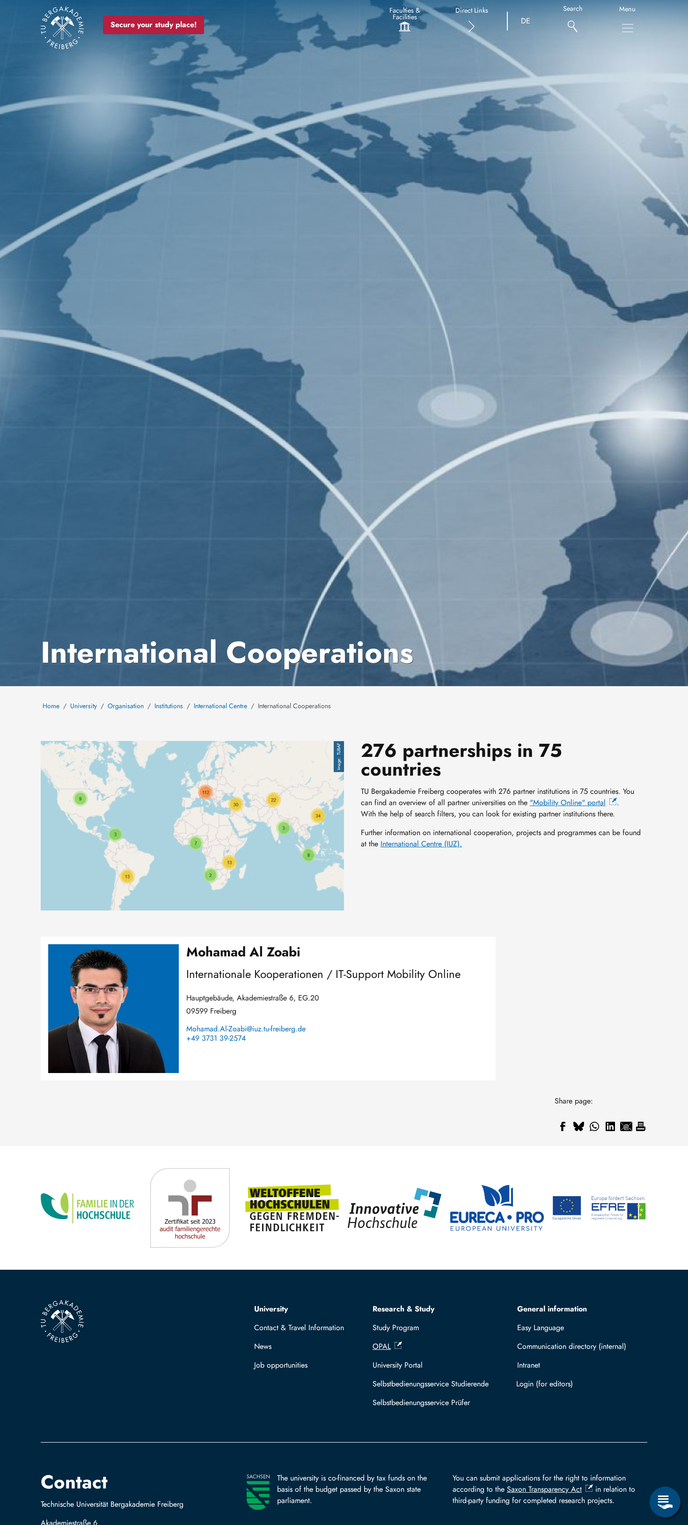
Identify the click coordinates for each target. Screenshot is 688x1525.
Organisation (126, 706)
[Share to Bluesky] (578, 1126)
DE (525, 20)
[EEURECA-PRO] (497, 1208)
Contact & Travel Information (299, 1327)
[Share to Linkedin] (610, 1126)
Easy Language (540, 1327)
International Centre (220, 706)
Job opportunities (280, 1365)
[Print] (640, 1126)
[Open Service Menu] (665, 1502)
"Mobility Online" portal (568, 802)
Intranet (528, 1365)
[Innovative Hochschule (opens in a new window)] (395, 1208)
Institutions (168, 706)
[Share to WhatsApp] (594, 1126)
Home (51, 706)
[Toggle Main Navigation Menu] (627, 28)
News (262, 1346)
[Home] (62, 28)
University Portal (398, 1365)
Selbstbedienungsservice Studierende (431, 1383)
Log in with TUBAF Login (578, 1383)
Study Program (396, 1327)
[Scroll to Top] (665, 1463)
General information (552, 1308)
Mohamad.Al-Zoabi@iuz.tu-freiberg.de (246, 1029)
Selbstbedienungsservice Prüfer (421, 1402)
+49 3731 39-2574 (216, 1038)
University (83, 706)
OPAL (382, 1346)
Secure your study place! (153, 24)
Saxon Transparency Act (544, 1489)
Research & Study (403, 1308)
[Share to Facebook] (562, 1126)
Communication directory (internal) (571, 1346)
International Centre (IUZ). (421, 843)
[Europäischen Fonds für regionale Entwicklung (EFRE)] (599, 1208)
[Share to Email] (626, 1126)
